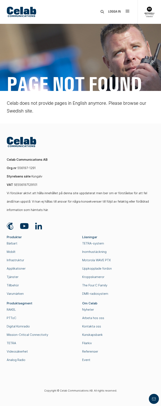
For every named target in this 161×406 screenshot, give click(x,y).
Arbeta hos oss (93, 318)
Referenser (90, 351)
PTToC (11, 318)
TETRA (11, 343)
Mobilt (11, 252)
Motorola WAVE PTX (96, 260)
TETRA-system (93, 243)
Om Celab (89, 303)
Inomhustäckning (94, 252)
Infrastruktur (15, 260)
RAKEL (11, 310)
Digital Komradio (18, 326)
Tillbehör (13, 285)
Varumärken (15, 294)
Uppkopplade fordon (97, 268)
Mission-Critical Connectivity (27, 335)
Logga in (114, 11)
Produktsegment (19, 303)
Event (86, 360)
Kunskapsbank (92, 335)
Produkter (14, 237)
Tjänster (12, 277)
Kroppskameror (93, 277)
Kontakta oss (91, 326)
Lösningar (89, 237)
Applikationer (16, 268)
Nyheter (88, 310)
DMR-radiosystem (95, 294)
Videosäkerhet (17, 351)
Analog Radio (16, 360)
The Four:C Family (94, 285)
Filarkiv (87, 343)
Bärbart (12, 243)
